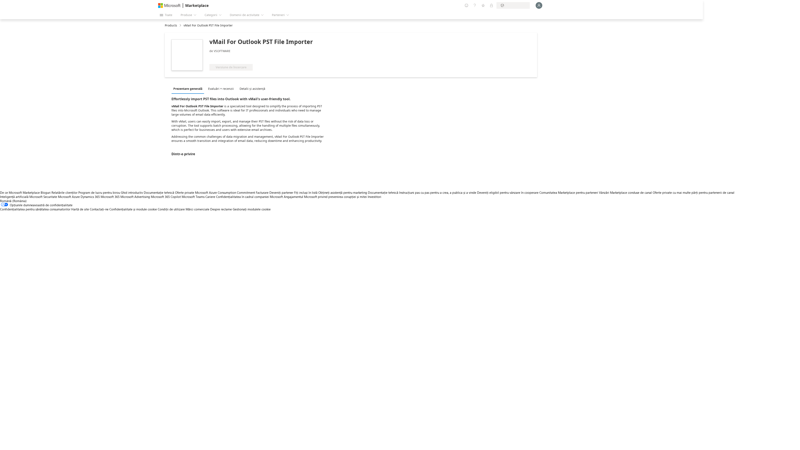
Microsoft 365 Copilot (166, 197)
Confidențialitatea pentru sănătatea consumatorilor (35, 209)
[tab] (188, 88)
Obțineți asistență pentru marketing (342, 192)
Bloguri (46, 192)
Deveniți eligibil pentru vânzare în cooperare (508, 192)
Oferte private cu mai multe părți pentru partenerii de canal (693, 192)
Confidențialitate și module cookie (133, 209)
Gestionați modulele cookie (252, 209)
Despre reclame (221, 209)
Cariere (210, 197)
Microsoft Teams (193, 197)
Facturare (262, 192)
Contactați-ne (99, 209)
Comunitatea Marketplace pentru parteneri (568, 192)
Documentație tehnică (159, 192)
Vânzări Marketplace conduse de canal (625, 192)
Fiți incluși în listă (306, 192)
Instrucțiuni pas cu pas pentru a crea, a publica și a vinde (437, 192)
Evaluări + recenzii (221, 89)
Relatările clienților (64, 192)
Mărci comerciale (197, 209)
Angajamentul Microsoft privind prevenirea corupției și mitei (325, 197)
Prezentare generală (187, 89)
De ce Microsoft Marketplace (20, 192)
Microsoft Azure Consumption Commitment (225, 192)
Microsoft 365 (110, 197)
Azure (76, 197)
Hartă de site (80, 209)
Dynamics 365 (90, 197)
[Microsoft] (169, 5)
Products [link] (171, 25)
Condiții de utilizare (171, 209)
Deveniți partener (281, 192)
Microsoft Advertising (135, 197)
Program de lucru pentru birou (99, 192)
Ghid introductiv (132, 192)
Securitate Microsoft (57, 197)
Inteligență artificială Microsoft (21, 197)
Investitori (374, 197)
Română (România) (13, 201)
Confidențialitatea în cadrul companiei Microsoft (249, 197)
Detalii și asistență (252, 89)
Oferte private (184, 192)
